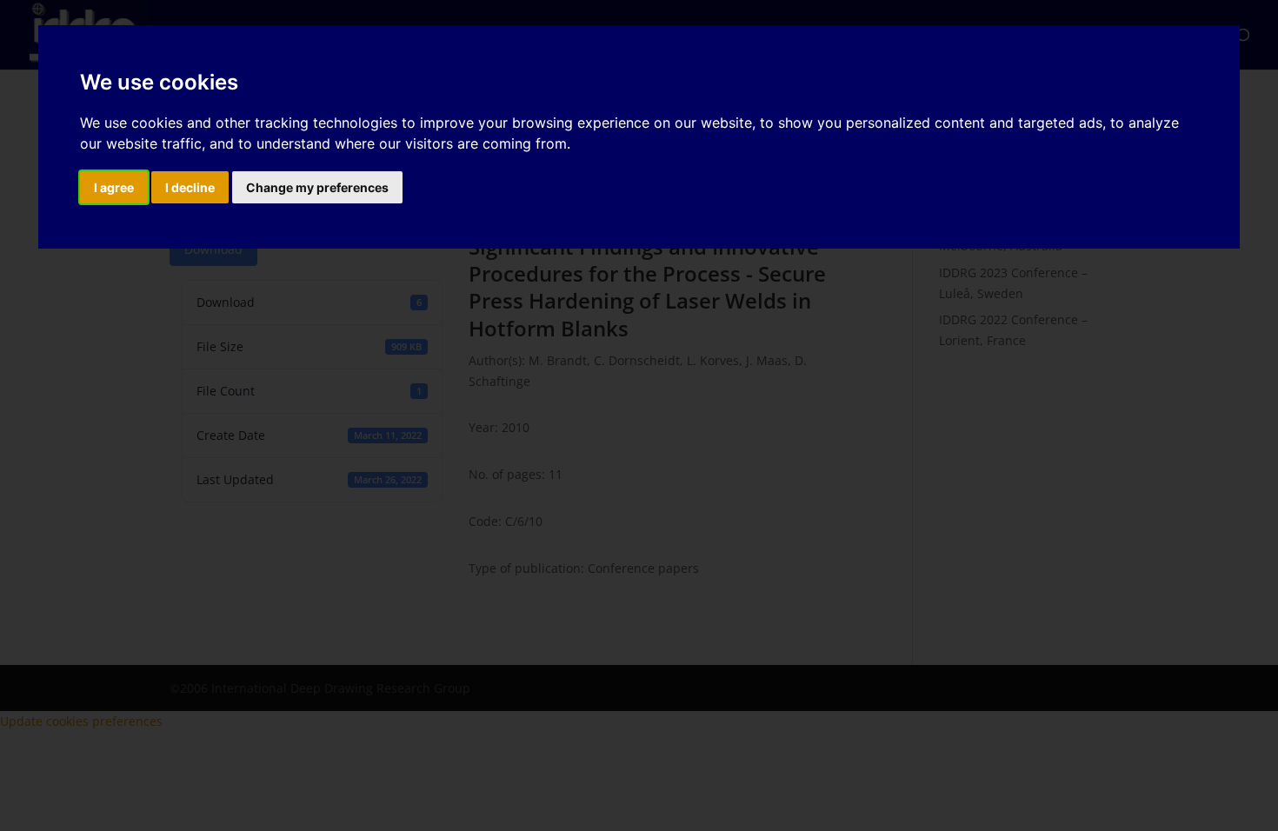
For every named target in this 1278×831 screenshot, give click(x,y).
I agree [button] (114, 187)
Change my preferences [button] (317, 187)
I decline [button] (190, 187)
